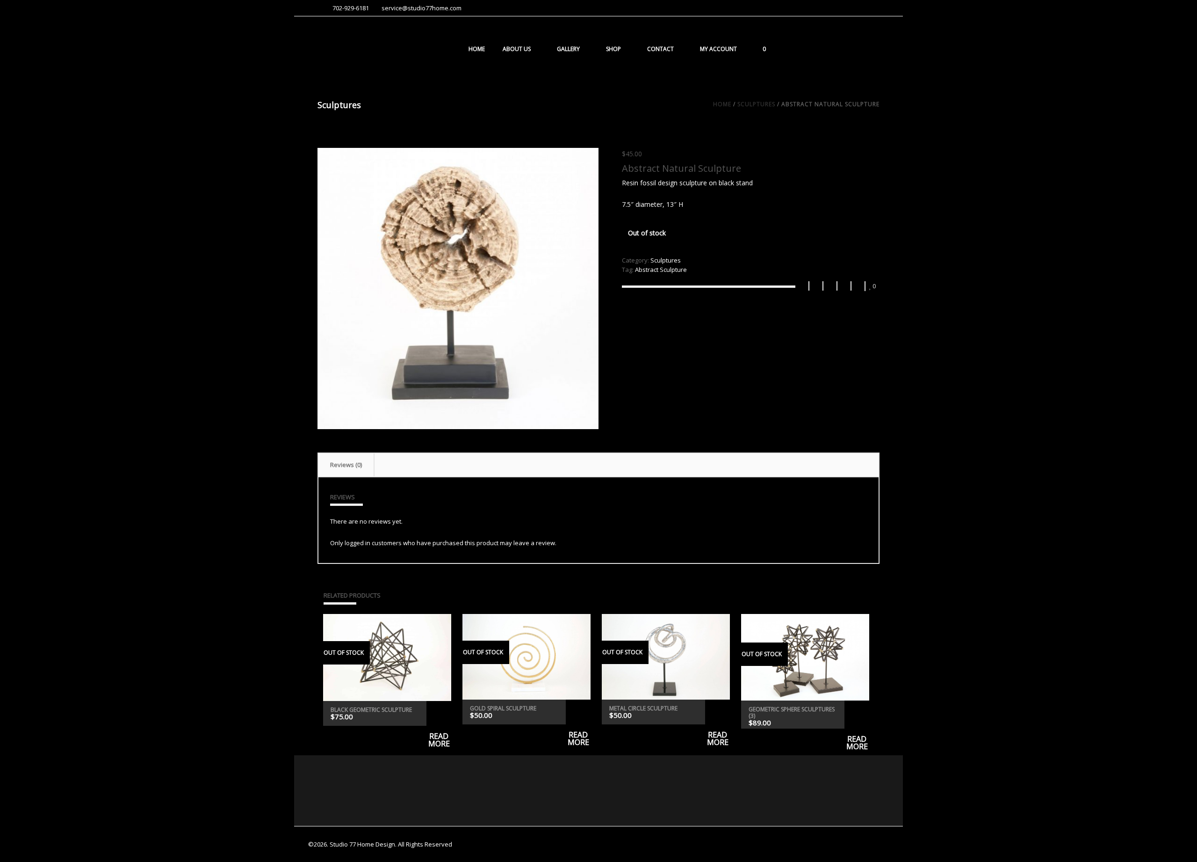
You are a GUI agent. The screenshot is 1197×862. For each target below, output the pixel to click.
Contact (660, 49)
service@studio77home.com (421, 8)
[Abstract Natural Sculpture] (457, 288)
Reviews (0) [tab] (346, 464)
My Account (718, 49)
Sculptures (756, 104)
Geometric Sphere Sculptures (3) (792, 712)
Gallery (568, 49)
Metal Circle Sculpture (643, 708)
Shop (613, 49)
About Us (517, 49)
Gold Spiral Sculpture (503, 708)
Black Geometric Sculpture (371, 710)
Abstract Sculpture (661, 269)
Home (477, 49)
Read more (438, 713)
